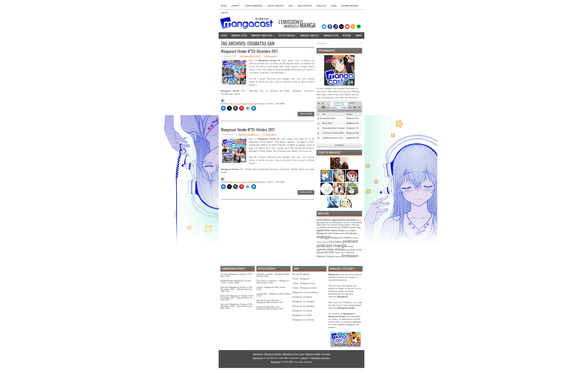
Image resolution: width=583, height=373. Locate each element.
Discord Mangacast (300, 274)
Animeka (358, 35)
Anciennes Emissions (350, 5)
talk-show (329, 252)
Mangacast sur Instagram (303, 306)
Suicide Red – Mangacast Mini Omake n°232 (273, 295)
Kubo (342, 233)
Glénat (323, 227)
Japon (334, 230)
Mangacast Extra (331, 35)
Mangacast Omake (341, 237)
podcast (350, 241)
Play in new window (238, 104)
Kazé (347, 231)
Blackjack (321, 222)
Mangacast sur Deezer (302, 297)
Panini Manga (322, 242)
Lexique (334, 5)
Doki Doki (321, 225)
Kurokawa (351, 233)
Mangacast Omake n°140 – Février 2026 (235, 282)
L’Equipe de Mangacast (254, 5)
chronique (337, 222)
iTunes (345, 227)
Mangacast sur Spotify (302, 311)
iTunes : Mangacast (301, 279)
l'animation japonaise (320, 358)
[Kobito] (339, 168)
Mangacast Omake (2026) (262, 35)
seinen (321, 249)
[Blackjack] (339, 181)
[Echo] (333, 207)
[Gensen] (346, 207)
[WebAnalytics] (291, 372)
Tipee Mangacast (326, 50)
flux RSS (335, 322)
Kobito (336, 233)
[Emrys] (326, 194)
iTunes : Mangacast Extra (303, 283)
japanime (323, 230)
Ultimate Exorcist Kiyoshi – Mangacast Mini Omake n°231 (269, 301)
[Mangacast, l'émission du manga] (345, 346)
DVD (328, 225)
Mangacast (258, 354)
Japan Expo (355, 227)
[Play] (222, 101)
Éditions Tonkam (325, 256)
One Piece (355, 238)
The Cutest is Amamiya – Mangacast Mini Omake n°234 (272, 282)
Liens (291, 5)
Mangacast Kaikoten (309, 35)
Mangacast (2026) (239, 35)
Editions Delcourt (351, 225)
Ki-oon (329, 233)
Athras (358, 220)
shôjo (330, 249)
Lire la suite (306, 114)
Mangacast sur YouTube (303, 320)
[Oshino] (339, 194)
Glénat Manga (333, 227)
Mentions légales (313, 354)
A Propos (236, 5)
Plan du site (321, 5)
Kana (341, 230)
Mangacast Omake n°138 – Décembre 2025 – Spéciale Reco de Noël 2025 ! (236, 289)
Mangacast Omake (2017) (250, 56)
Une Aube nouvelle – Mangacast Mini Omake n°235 (272, 275)
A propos (326, 354)
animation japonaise (331, 219)
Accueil (224, 5)
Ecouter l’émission (276, 5)
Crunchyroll (356, 222)
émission (349, 255)
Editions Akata (337, 225)
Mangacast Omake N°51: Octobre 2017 (248, 129)
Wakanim (350, 252)
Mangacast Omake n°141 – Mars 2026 (236, 275)
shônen (340, 249)
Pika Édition (335, 241)
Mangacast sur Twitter (302, 315)
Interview (347, 35)
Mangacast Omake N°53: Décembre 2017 (249, 51)
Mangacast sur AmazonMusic (305, 292)
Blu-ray (329, 223)
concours (346, 223)
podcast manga (332, 245)
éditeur (338, 257)
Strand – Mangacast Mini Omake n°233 (270, 288)
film (318, 227)
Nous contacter (305, 5)
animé (350, 219)
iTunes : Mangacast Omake (304, 288)
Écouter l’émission (287, 35)
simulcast (351, 249)
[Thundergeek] (326, 181)
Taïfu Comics (340, 252)
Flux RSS (224, 12)
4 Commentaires (269, 134)
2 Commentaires (270, 56)
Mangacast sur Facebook (303, 301)
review (350, 246)
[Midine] (352, 181)
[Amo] (352, 194)
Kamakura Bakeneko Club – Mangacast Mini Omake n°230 (269, 308)
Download (252, 104)
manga (323, 236)
